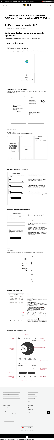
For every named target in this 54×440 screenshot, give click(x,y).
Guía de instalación (32, 401)
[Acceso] (47, 5)
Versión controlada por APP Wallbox (13, 38)
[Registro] (48, 412)
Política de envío (31, 394)
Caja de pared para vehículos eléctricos (11, 394)
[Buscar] (6, 5)
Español (29, 427)
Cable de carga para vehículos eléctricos (11, 395)
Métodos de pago (31, 398)
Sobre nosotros (6, 407)
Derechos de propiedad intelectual (10, 413)
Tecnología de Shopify (29, 430)
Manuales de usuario (32, 399)
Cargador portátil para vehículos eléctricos (11, 392)
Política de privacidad (32, 395)
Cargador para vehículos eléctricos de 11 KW (11, 398)
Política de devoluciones (33, 392)
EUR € (24, 427)
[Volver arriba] (52, 436)
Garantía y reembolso (7, 411)
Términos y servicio (7, 409)
